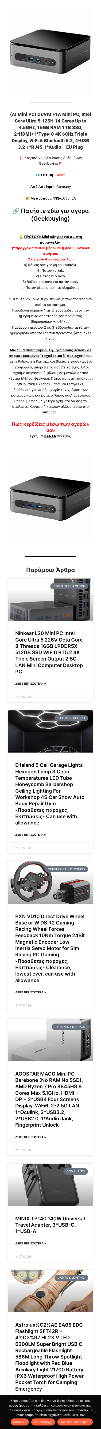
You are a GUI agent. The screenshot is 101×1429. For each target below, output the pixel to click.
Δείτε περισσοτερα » (30, 683)
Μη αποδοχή (43, 1422)
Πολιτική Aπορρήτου (75, 1422)
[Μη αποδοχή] (95, 1412)
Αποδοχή (20, 1422)
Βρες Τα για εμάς (50, 436)
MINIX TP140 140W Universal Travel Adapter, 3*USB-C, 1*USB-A (50, 1225)
